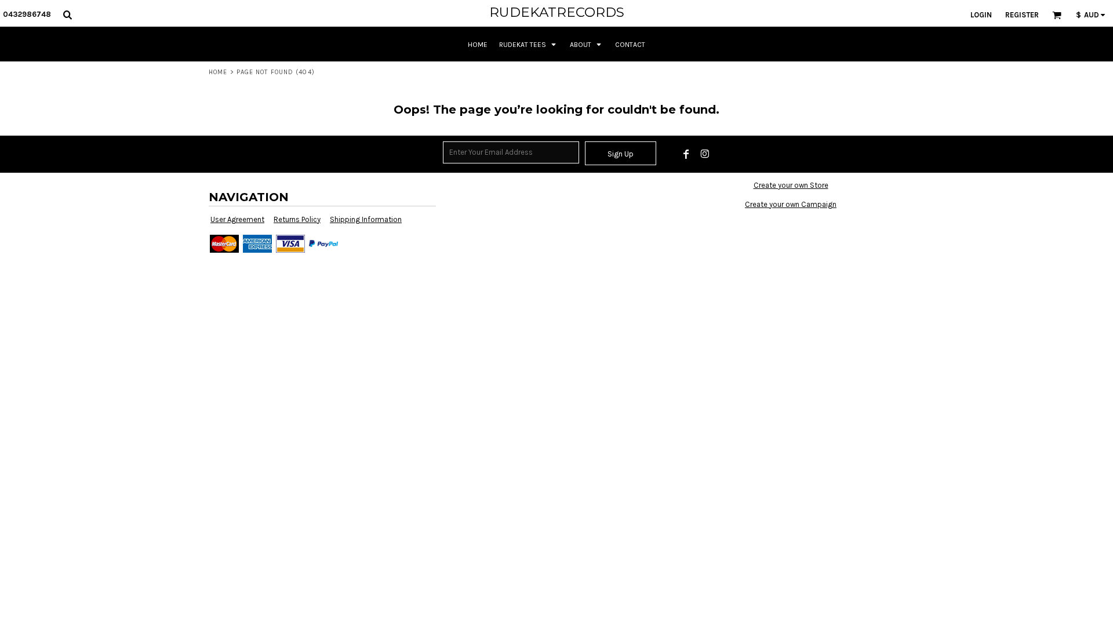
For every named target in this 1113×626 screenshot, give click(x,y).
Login (981, 14)
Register (1022, 14)
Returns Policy (297, 219)
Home (218, 72)
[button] (67, 14)
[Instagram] (705, 154)
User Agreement (237, 219)
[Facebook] (686, 154)
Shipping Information (366, 219)
